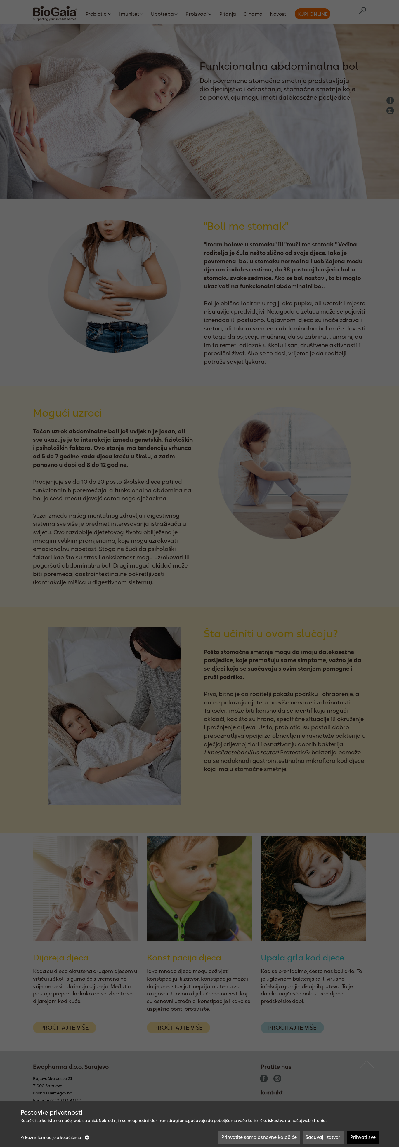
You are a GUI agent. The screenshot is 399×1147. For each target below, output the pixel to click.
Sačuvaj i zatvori (323, 1137)
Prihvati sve (363, 1137)
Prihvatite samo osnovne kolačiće (259, 1137)
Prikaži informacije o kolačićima (51, 1137)
